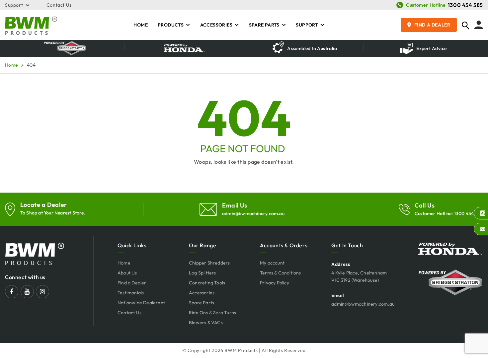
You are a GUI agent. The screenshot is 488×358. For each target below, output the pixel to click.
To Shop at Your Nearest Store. (52, 213)
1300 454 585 (465, 5)
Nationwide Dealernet (141, 303)
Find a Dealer (432, 25)
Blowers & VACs (206, 323)
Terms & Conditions (280, 273)
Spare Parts (264, 25)
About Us (127, 273)
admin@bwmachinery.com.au (253, 213)
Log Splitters (202, 273)
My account (272, 263)
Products (171, 25)
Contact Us (59, 5)
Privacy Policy (274, 283)
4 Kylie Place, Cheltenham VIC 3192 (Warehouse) (359, 276)
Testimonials (131, 293)
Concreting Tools (207, 283)
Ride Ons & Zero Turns (212, 313)
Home (140, 25)
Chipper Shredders (209, 263)
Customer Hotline (426, 5)
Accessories (216, 25)
